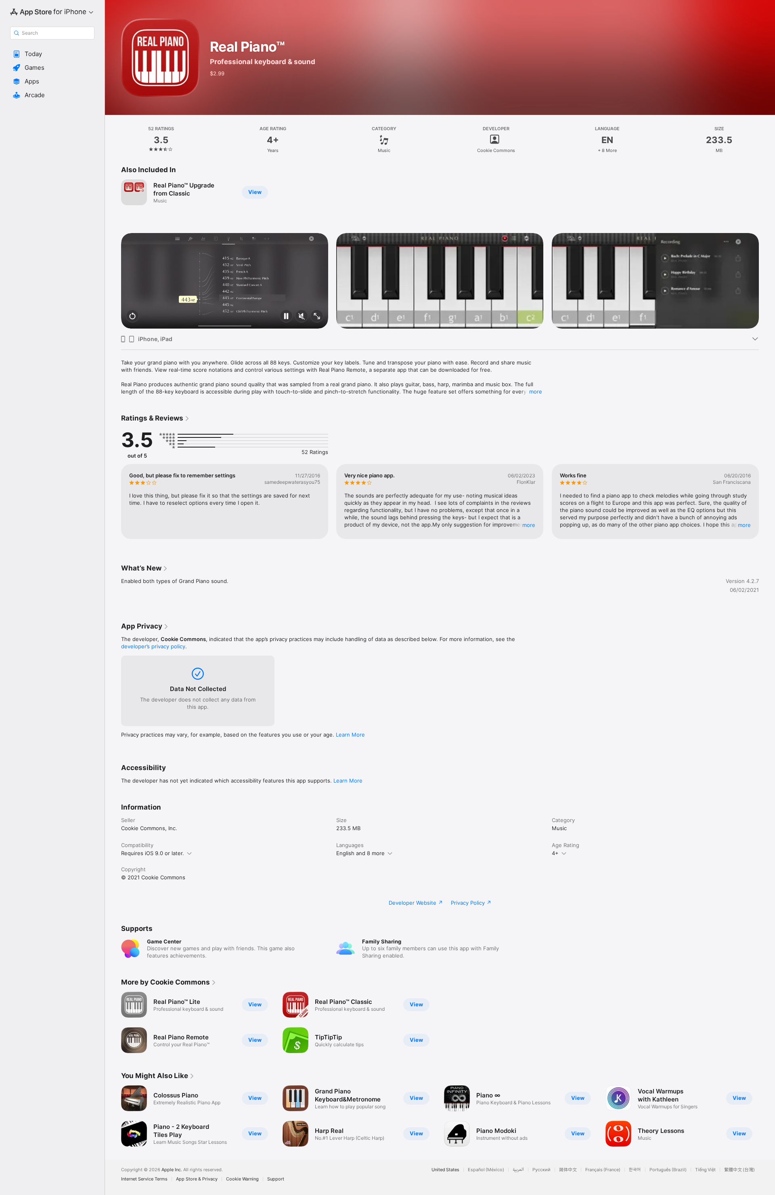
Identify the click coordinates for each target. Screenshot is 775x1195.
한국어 (635, 1170)
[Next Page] (767, 281)
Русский (541, 1170)
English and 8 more (360, 853)
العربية (518, 1170)
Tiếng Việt (705, 1170)
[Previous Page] (113, 281)
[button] (52, 54)
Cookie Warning (242, 1179)
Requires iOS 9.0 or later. (152, 853)
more (535, 391)
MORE (529, 525)
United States (445, 1170)
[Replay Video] (132, 317)
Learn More (350, 734)
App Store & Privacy (197, 1179)
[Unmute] (301, 317)
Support (275, 1179)
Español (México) (486, 1170)
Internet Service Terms (144, 1179)
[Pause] (286, 317)
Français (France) (602, 1170)
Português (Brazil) (668, 1170)
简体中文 (568, 1170)
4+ (555, 853)
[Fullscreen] (316, 317)
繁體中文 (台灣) (739, 1170)
